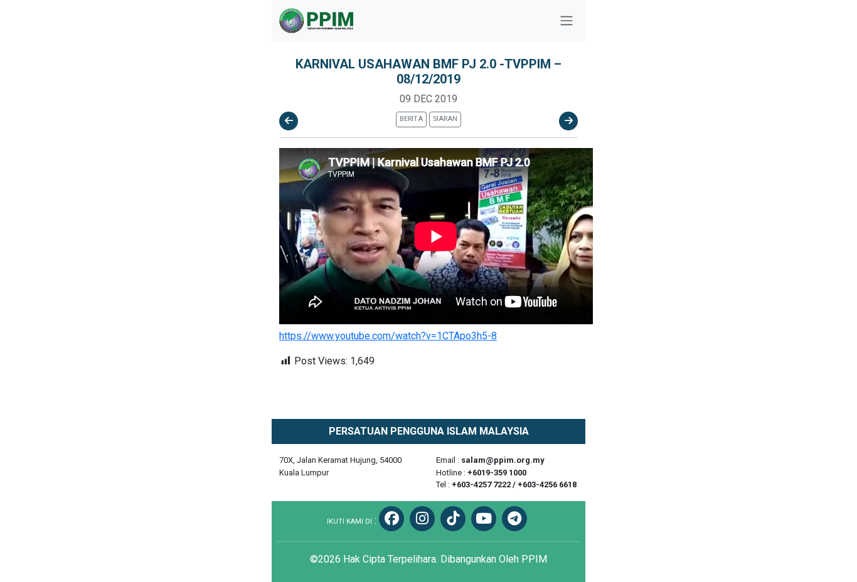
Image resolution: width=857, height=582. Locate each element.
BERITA (411, 119)
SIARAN (445, 119)
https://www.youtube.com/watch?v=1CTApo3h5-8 (388, 336)
